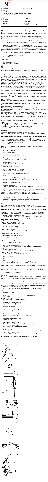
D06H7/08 (32, 8)
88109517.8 (7, 10)
